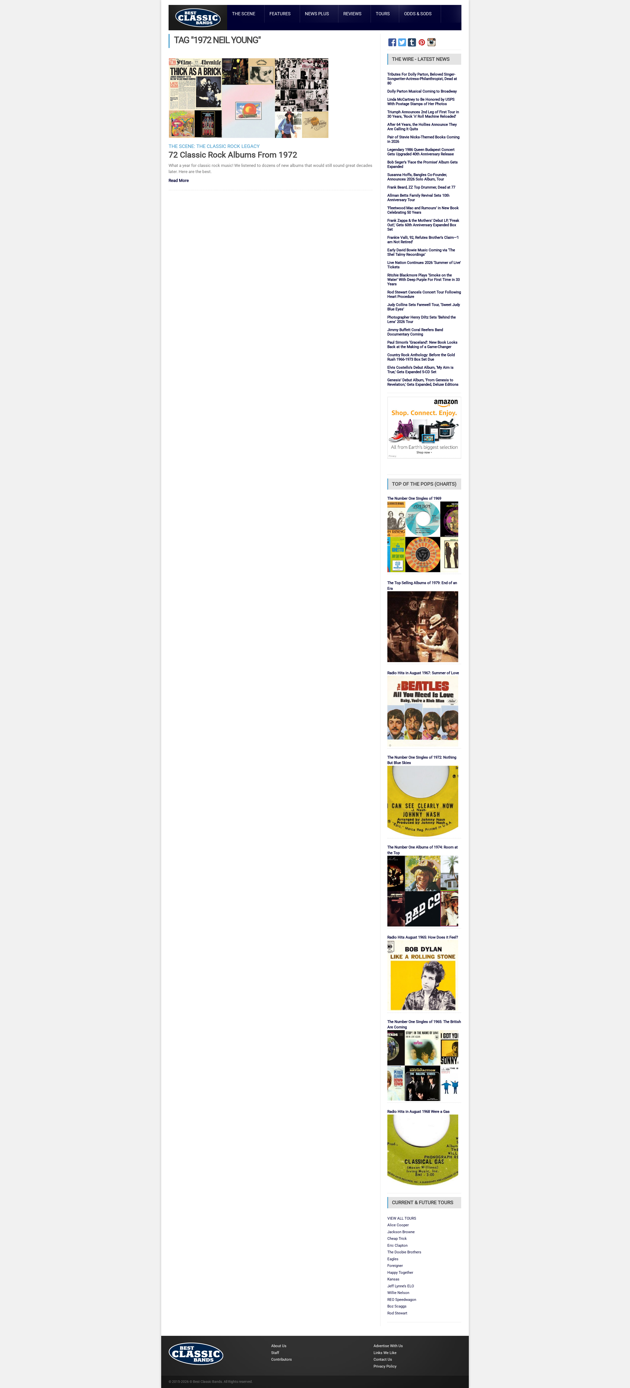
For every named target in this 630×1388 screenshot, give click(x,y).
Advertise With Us (388, 1346)
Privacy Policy (385, 1366)
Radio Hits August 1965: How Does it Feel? (422, 937)
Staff (275, 1353)
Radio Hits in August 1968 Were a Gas (418, 1111)
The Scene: (182, 146)
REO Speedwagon (401, 1299)
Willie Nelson (398, 1293)
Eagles (392, 1259)
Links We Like (385, 1353)
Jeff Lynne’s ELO (400, 1286)
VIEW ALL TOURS (401, 1218)
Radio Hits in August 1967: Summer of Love (423, 673)
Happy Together (400, 1272)
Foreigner (395, 1265)
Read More (179, 181)
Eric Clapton (397, 1245)
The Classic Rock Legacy (228, 146)
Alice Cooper (398, 1225)
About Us (278, 1346)
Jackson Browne (401, 1232)
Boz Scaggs (397, 1306)
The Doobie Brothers (404, 1252)
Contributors (281, 1359)
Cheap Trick (397, 1238)
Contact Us (383, 1359)
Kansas (393, 1279)
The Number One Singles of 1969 (414, 498)
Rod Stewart (397, 1313)
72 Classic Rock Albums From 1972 (233, 155)
